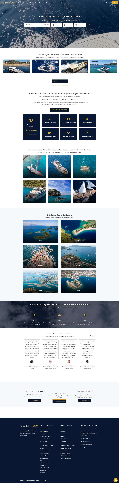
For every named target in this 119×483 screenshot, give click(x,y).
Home (19, 2)
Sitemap (43, 472)
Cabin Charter (44, 441)
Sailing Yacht (64, 438)
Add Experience (44, 458)
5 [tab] (58, 73)
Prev (113, 57)
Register (108, 2)
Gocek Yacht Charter (65, 453)
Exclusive (48, 2)
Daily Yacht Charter (45, 434)
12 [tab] (72, 73)
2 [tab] (52, 73)
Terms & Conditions (45, 463)
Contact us (43, 470)
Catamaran (63, 434)
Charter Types (39, 2)
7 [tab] (62, 73)
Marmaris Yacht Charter (66, 455)
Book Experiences (45, 453)
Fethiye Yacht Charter (66, 458)
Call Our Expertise (33, 134)
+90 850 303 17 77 (85, 400)
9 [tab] (66, 73)
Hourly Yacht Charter (45, 436)
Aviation (55, 2)
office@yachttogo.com (87, 444)
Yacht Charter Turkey (66, 448)
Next (116, 57)
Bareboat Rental (44, 431)
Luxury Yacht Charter (46, 438)
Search (90, 24)
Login (101, 2)
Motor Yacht (64, 431)
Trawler (63, 436)
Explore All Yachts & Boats (61, 81)
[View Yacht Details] (16, 68)
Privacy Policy (44, 465)
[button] (46, 25)
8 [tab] (64, 73)
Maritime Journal (45, 455)
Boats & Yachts (27, 2)
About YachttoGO (45, 467)
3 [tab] (54, 73)
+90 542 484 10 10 (35, 400)
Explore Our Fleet (60, 401)
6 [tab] (60, 73)
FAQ (42, 460)
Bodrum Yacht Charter (66, 451)
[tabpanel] (16, 66)
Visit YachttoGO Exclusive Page (59, 109)
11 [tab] (70, 73)
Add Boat (115, 2)
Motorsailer (63, 441)
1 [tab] (50, 73)
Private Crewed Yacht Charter (47, 429)
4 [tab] (56, 73)
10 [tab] (68, 73)
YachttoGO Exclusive (45, 451)
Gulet (62, 429)
